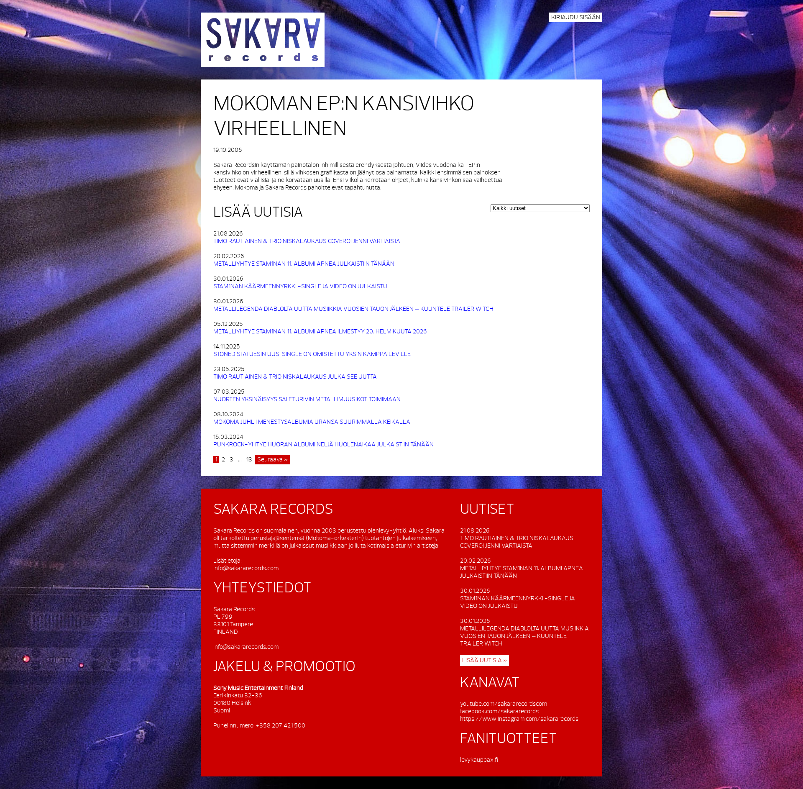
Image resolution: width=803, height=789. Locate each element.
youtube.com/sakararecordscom (503, 704)
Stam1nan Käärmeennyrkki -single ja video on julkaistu (300, 286)
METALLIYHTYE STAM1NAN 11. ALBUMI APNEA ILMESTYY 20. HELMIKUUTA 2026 (320, 331)
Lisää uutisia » (484, 660)
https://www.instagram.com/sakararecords (519, 719)
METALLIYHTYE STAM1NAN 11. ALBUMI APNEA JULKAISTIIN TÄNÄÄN (303, 264)
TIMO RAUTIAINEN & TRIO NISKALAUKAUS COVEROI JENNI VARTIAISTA (306, 241)
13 (249, 459)
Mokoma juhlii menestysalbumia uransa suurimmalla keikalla (311, 422)
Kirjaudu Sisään (575, 17)
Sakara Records (263, 40)
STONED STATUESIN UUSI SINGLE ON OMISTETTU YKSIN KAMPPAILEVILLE (312, 354)
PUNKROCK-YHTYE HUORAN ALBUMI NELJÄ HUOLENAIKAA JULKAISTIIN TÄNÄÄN (323, 444)
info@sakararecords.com (246, 568)
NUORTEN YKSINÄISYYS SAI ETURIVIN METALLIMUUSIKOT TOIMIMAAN (307, 399)
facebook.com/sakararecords (499, 711)
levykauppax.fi (479, 760)
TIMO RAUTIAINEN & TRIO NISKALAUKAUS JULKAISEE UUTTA (295, 377)
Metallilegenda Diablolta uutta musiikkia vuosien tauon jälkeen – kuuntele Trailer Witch (353, 309)
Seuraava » (272, 459)
